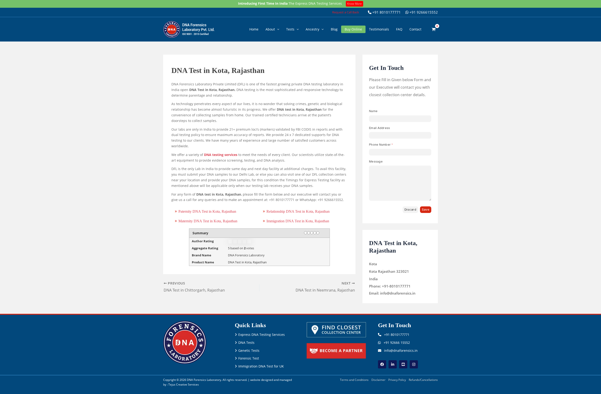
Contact (415, 29)
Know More (354, 4)
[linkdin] (393, 364)
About (270, 29)
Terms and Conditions (354, 380)
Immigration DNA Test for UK (261, 366)
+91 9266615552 (423, 12)
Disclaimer (378, 380)
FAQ (399, 29)
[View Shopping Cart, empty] (434, 29)
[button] (345, 12)
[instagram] (414, 364)
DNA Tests (246, 342)
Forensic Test (248, 358)
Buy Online (353, 29)
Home (253, 29)
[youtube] (403, 364)
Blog (334, 29)
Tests (290, 29)
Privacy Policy (397, 380)
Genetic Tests (248, 350)
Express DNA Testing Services (261, 334)
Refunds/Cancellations (423, 380)
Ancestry (312, 29)
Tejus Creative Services (183, 384)
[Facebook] (382, 364)
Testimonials (379, 29)
